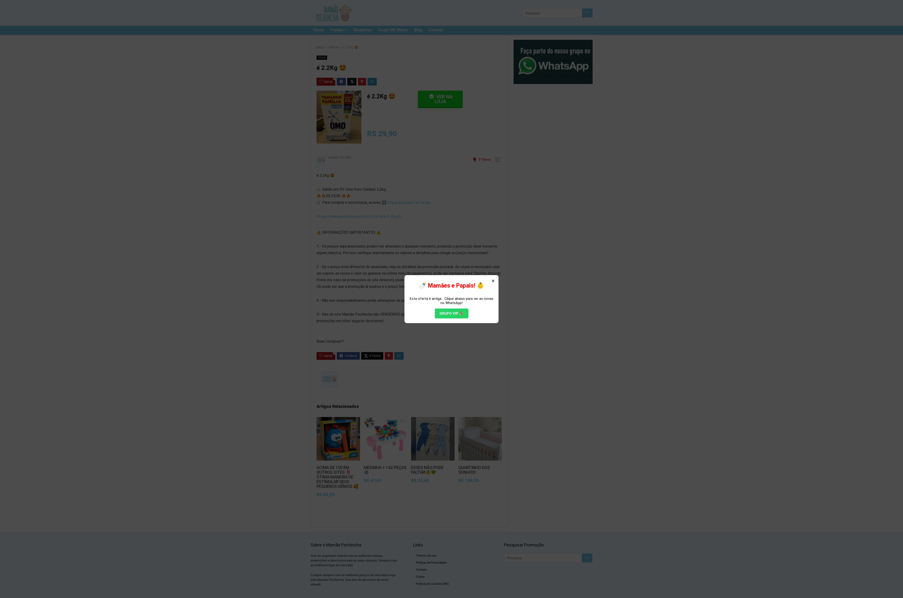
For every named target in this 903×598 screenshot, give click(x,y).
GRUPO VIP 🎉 (452, 313)
